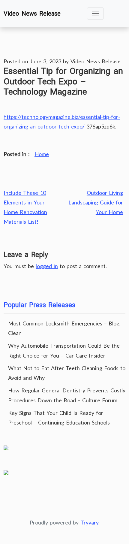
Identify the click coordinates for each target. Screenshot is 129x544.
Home (41, 154)
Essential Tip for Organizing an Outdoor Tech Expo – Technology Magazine (63, 81)
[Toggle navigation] (95, 14)
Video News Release (32, 13)
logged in (47, 266)
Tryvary (89, 522)
